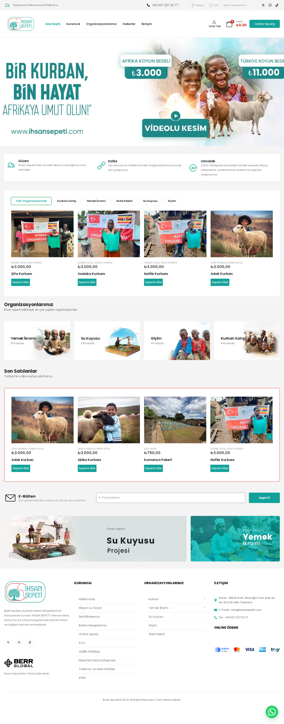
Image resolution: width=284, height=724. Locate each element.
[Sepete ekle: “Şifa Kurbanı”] (66, 217)
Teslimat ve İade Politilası (97, 669)
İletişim (200, 5)
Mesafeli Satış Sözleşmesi (97, 660)
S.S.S (216, 5)
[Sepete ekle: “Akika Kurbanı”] (133, 403)
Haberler (129, 24)
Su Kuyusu (150, 201)
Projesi (118, 550)
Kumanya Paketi (158, 459)
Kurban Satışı (66, 201)
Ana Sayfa (52, 24)
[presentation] (14, 436)
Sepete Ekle (20, 282)
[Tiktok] (276, 5)
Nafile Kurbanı (169, 262)
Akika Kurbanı (85, 448)
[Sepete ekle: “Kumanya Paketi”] (199, 403)
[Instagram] (270, 5)
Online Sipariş (88, 634)
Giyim (172, 201)
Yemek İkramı (96, 201)
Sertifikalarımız (89, 617)
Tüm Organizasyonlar (31, 201)
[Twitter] (263, 5)
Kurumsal (73, 24)
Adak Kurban (222, 273)
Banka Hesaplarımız (235, 5)
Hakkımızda (87, 599)
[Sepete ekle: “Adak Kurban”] (266, 217)
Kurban (154, 599)
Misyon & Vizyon (90, 608)
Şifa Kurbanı (35, 262)
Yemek (257, 536)
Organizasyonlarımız (101, 24)
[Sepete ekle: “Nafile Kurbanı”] (199, 217)
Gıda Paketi (124, 201)
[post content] (42, 234)
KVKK (82, 678)
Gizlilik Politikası (89, 651)
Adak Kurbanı (218, 262)
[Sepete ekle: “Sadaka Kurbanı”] (133, 217)
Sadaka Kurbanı (103, 262)
